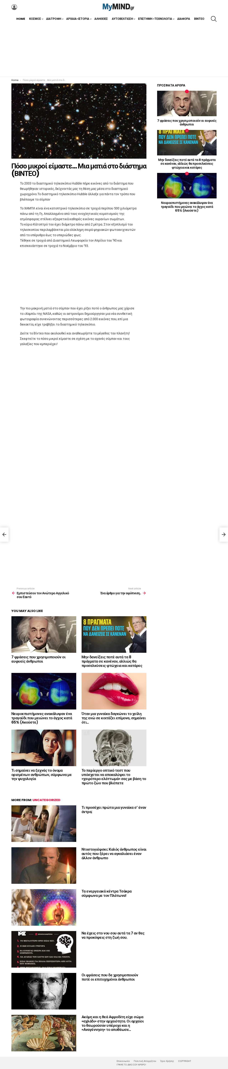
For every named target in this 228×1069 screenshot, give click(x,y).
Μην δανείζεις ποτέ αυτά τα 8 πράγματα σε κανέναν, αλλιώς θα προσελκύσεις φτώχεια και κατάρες (112, 661)
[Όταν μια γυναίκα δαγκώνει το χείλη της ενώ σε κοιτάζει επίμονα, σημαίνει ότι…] (114, 691)
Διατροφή (53, 19)
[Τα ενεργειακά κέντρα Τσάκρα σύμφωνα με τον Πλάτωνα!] (43, 907)
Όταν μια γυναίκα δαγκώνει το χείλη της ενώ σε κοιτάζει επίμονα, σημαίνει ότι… (114, 718)
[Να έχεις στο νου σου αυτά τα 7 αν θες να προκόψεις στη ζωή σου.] (43, 949)
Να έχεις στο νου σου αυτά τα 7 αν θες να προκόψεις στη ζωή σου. (113, 935)
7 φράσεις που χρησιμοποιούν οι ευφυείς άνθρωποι (38, 659)
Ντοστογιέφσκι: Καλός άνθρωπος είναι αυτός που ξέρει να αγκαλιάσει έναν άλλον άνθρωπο (114, 853)
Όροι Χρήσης (167, 1061)
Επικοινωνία (123, 1061)
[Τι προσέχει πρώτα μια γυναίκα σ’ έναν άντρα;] (43, 823)
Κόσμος (35, 19)
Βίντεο (199, 19)
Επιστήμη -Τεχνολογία (155, 19)
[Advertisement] (114, 50)
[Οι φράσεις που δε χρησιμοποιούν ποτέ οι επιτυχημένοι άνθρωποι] (43, 991)
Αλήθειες (101, 19)
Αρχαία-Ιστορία (77, 19)
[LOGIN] (14, 7)
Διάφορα (183, 19)
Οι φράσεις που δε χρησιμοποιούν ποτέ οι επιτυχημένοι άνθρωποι (110, 977)
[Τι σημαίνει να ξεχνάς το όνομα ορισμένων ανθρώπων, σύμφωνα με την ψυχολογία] (43, 748)
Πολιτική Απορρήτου (145, 1061)
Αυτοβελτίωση (122, 19)
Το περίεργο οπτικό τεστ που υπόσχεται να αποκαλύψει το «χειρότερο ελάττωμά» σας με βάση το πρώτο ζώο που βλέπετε (114, 777)
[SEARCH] (214, 18)
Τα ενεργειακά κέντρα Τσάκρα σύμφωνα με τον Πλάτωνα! (107, 893)
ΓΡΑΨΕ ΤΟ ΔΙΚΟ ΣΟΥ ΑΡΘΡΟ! (131, 1064)
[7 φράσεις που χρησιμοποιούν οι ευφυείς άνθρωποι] (43, 634)
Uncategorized (46, 800)
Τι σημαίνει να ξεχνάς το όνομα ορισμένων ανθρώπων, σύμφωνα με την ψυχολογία (41, 774)
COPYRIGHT (184, 1061)
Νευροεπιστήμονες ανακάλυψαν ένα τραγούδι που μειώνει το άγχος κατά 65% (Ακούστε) (41, 718)
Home (20, 19)
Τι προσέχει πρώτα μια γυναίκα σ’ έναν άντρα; (114, 809)
